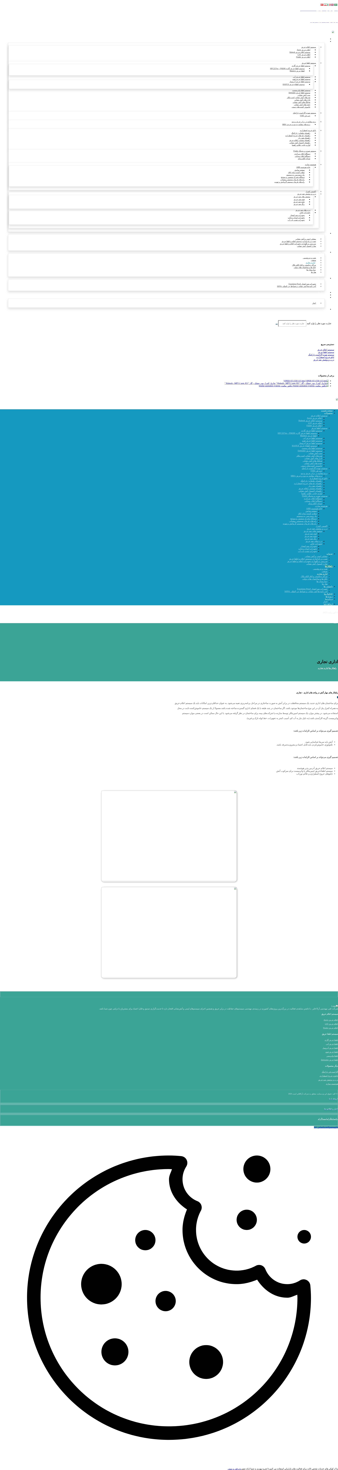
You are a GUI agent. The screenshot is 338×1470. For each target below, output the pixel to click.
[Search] (277, 324)
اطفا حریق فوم (331, 1052)
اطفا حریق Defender (329, 1060)
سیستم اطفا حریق (326, 352)
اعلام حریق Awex (331, 1020)
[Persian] (325, 4)
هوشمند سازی (332, 1084)
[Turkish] (322, 4)
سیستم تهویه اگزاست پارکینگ (321, 355)
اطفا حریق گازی (331, 1040)
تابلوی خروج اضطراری (329, 1076)
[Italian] (329, 4)
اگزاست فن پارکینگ (330, 1072)
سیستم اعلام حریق (325, 350)
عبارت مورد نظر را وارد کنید (319, 323)
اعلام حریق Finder (330, 1028)
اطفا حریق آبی (332, 1044)
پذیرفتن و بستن (234, 1469)
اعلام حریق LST (331, 1024)
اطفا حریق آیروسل (330, 1048)
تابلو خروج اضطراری (325, 357)
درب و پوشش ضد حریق (323, 360)
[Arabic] (336, 4)
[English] (332, 4)
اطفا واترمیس (332, 1056)
